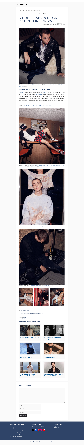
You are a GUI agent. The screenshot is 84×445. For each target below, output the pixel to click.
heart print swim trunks (55, 165)
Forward (21, 92)
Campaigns (43, 4)
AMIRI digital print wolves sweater (43, 226)
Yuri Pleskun (38, 94)
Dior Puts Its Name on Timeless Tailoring (52, 338)
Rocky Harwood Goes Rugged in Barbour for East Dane (32, 313)
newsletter (41, 426)
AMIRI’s (45, 92)
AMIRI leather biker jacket (37, 84)
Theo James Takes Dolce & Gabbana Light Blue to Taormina (29, 375)
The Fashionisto (47, 24)
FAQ (55, 429)
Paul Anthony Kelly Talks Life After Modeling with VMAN (53, 375)
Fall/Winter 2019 (42, 13)
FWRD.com (43, 102)
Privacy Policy (36, 441)
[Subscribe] (61, 4)
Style (35, 4)
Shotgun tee (43, 166)
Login (73, 1)
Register (67, 1)
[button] (64, 4)
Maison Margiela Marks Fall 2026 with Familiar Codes (29, 338)
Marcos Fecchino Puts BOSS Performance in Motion (28, 356)
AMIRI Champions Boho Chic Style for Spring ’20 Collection (39, 105)
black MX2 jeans (47, 285)
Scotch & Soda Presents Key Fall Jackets (29, 312)
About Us (56, 427)
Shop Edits (26, 310)
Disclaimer (31, 441)
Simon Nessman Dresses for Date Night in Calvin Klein (53, 356)
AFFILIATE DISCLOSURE (60, 23)
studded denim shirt (33, 166)
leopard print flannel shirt (50, 84)
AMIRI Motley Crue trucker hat (42, 165)
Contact (56, 426)
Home (30, 4)
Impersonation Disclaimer (50, 441)
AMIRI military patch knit (35, 285)
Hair (57, 4)
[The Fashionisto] (21, 4)
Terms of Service (42, 441)
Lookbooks (51, 4)
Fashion (23, 10)
